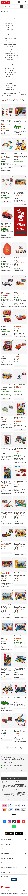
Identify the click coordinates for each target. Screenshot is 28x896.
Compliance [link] (10, 890)
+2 (10, 573)
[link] (19, 2)
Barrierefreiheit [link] (24, 893)
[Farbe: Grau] (4, 573)
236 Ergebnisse (12, 95)
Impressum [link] (3, 890)
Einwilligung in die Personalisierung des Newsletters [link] (14, 793)
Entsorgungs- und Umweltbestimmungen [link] (9, 893)
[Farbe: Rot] (9, 573)
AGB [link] (24, 890)
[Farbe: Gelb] (2, 573)
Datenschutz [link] (18, 890)
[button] (4, 100)
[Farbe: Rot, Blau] (6, 573)
